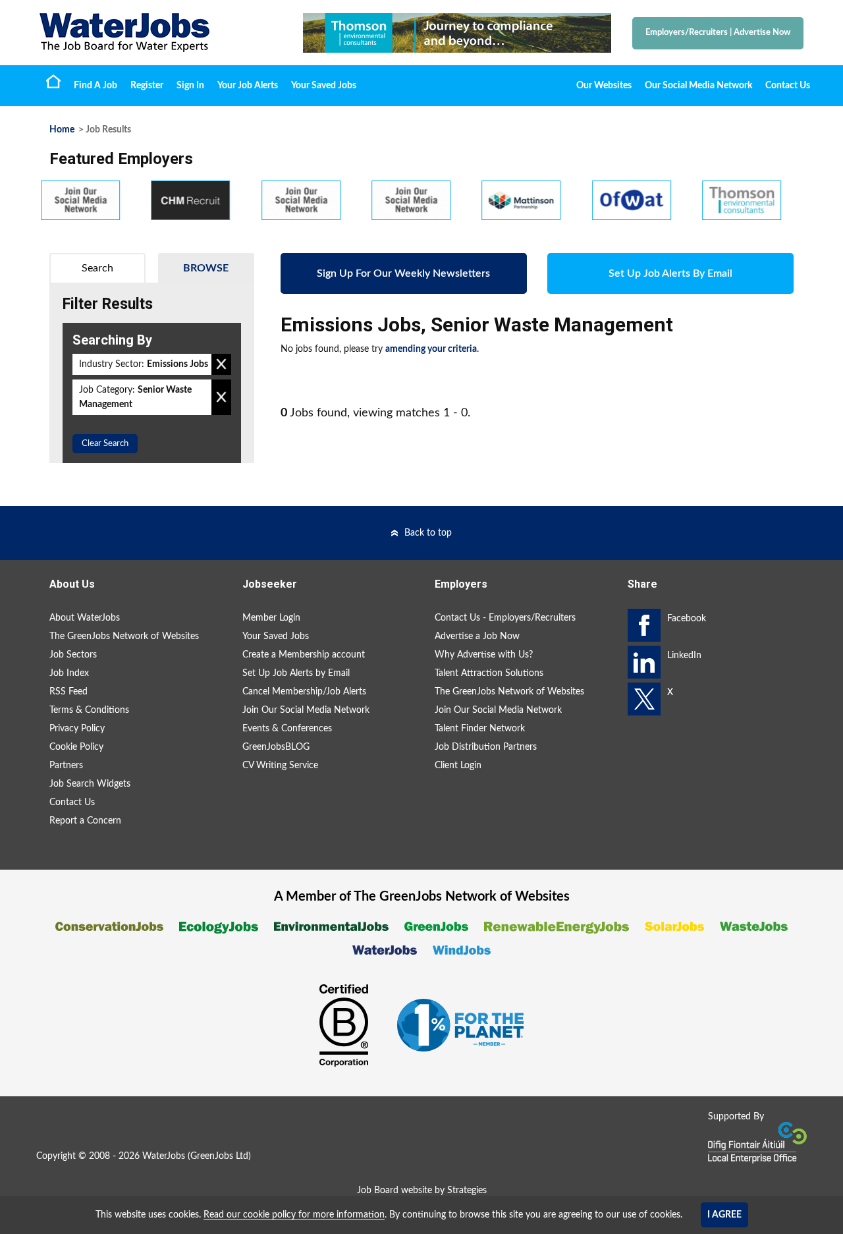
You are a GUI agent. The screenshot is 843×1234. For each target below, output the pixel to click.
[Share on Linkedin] (644, 662)
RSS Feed (68, 691)
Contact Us (787, 85)
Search (97, 268)
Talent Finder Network (480, 728)
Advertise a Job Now (477, 636)
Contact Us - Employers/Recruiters (505, 618)
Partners (66, 765)
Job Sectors (73, 654)
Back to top (428, 533)
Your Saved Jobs (323, 85)
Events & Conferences (287, 728)
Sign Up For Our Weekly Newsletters (403, 273)
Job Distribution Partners (486, 747)
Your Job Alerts (247, 85)
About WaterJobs (84, 618)
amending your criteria (431, 349)
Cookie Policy (76, 747)
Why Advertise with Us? (484, 654)
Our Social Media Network (698, 85)
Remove (221, 364)
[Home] (158, 32)
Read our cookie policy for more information (294, 1215)
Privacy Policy (77, 728)
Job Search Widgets (89, 784)
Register (146, 85)
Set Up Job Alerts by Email (296, 673)
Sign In (190, 85)
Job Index (69, 673)
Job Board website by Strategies (422, 1190)
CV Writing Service (280, 765)
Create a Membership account (303, 654)
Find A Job (95, 85)
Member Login (271, 618)
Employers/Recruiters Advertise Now (717, 32)
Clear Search (105, 443)
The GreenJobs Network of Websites (124, 636)
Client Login (458, 765)
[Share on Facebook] (644, 625)
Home (53, 81)
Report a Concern (85, 821)
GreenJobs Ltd (219, 1156)
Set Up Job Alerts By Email (670, 273)
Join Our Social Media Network (305, 710)
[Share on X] (644, 699)
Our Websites (604, 85)
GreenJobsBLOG (276, 747)
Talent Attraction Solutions (489, 673)
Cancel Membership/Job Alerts (304, 691)
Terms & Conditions (89, 710)
